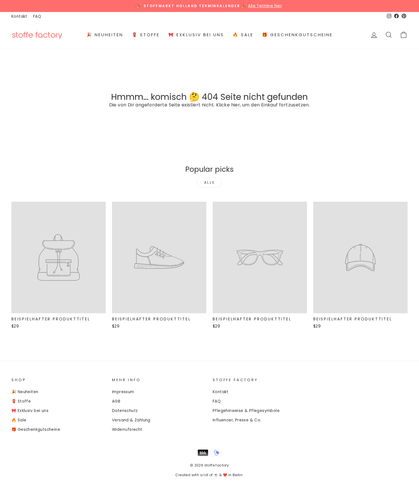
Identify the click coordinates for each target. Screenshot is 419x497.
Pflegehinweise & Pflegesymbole (246, 410)
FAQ (37, 16)
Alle (209, 182)
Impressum (123, 392)
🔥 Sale (243, 35)
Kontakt (19, 16)
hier (235, 105)
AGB (116, 401)
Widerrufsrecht (127, 429)
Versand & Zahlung (131, 420)
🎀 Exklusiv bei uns (196, 35)
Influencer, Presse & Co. (237, 420)
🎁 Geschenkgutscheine (297, 35)
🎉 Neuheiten (104, 35)
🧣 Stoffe (146, 35)
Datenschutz (125, 410)
